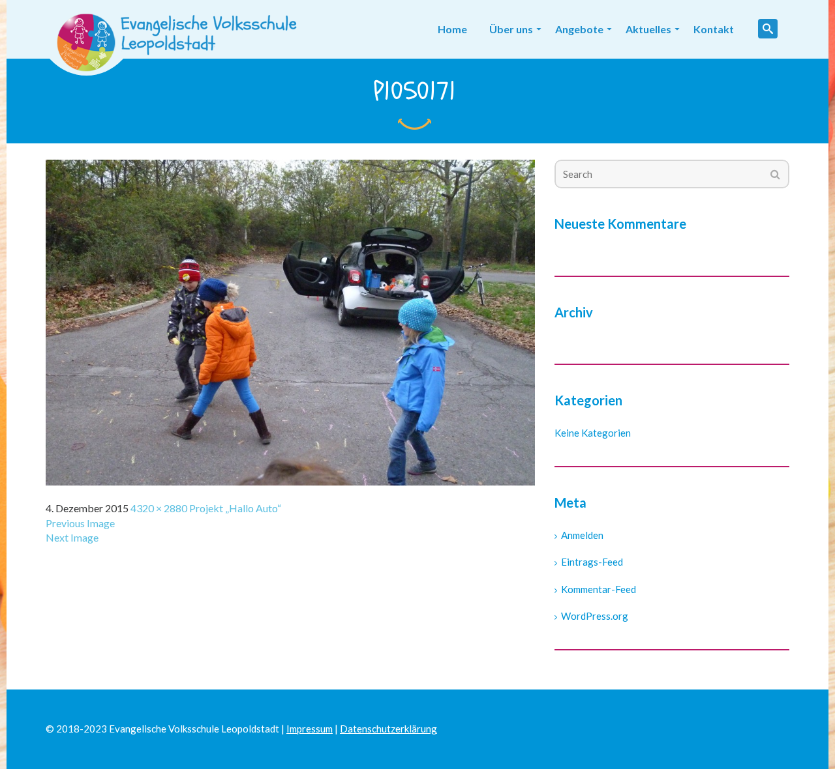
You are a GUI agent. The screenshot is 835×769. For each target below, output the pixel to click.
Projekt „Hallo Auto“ (235, 508)
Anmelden (582, 535)
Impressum (309, 728)
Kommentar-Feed (598, 589)
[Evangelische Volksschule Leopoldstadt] (181, 29)
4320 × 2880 (158, 508)
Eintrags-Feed (592, 562)
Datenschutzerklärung (388, 728)
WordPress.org (594, 616)
